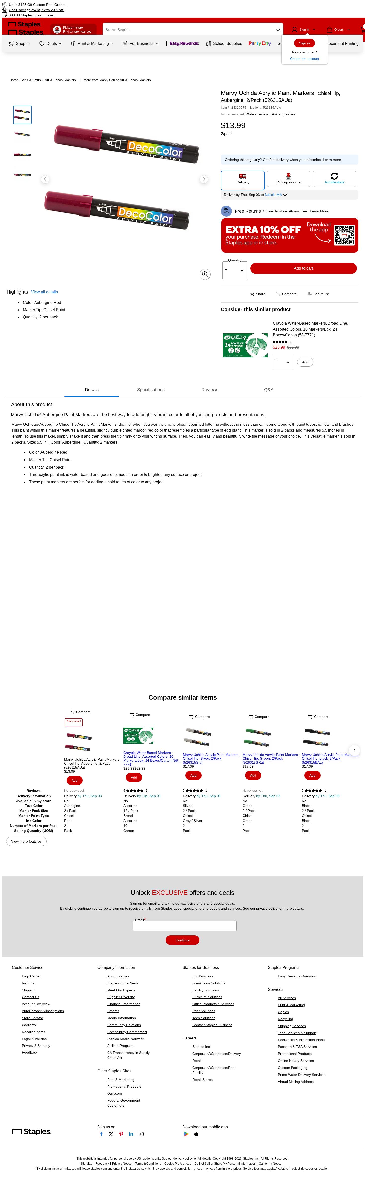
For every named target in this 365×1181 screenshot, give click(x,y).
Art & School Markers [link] (60, 80)
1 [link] (206, 790)
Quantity (234, 260)
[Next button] (204, 179)
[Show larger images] (205, 274)
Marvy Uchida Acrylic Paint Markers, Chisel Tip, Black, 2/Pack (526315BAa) (330, 758)
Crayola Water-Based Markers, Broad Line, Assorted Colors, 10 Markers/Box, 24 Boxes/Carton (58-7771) (310, 329)
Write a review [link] (257, 114)
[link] (62, 4)
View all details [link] (44, 292)
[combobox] (193, 30)
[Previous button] (45, 179)
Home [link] (14, 80)
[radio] (243, 179)
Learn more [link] (332, 160)
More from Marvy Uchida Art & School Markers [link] (117, 80)
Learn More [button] (319, 211)
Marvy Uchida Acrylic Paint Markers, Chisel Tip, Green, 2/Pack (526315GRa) (271, 758)
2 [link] (290, 342)
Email (140, 920)
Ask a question (283, 114)
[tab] (91, 389)
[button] (278, 29)
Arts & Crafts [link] (31, 80)
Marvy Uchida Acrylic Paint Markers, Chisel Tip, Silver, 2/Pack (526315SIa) (211, 758)
